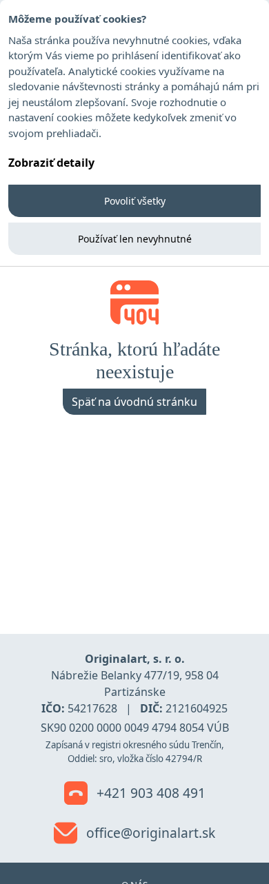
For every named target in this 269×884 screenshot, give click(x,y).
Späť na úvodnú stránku (134, 401)
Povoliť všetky (135, 200)
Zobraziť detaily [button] (51, 162)
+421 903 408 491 (149, 792)
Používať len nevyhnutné (135, 238)
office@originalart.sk (149, 832)
